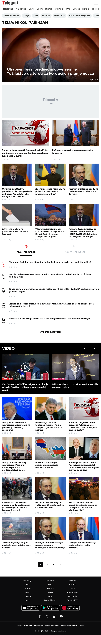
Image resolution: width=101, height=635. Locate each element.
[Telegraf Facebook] (39, 616)
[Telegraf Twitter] (47, 616)
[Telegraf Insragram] (54, 616)
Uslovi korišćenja (52, 625)
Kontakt (82, 625)
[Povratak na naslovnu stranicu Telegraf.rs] (10, 3)
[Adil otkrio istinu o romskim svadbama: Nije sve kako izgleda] (75, 367)
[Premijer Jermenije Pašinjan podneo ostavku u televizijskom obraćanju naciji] (50, 528)
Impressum (39, 625)
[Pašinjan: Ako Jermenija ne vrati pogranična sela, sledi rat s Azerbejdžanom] (50, 488)
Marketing (28, 625)
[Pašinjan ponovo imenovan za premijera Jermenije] (75, 133)
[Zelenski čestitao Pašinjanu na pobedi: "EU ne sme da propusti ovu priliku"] (50, 175)
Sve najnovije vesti (50, 332)
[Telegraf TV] (61, 616)
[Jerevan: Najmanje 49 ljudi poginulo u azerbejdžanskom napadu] (17, 528)
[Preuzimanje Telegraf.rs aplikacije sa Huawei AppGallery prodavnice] (70, 608)
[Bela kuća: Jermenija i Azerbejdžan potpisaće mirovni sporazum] (50, 448)
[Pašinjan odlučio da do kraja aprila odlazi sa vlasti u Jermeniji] (84, 528)
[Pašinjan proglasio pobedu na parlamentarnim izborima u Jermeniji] (84, 175)
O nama (19, 625)
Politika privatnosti (69, 625)
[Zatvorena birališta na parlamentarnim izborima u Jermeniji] (17, 215)
